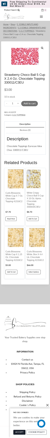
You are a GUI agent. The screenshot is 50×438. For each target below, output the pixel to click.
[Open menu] (43, 16)
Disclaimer (27, 401)
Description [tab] (25, 124)
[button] (42, 48)
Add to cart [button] (33, 219)
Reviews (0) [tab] (25, 130)
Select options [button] (34, 272)
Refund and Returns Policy (27, 397)
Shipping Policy (27, 392)
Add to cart (29, 103)
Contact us (27, 360)
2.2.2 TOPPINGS (18, 115)
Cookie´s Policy (27, 405)
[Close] (47, 405)
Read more (11, 219)
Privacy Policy (27, 373)
